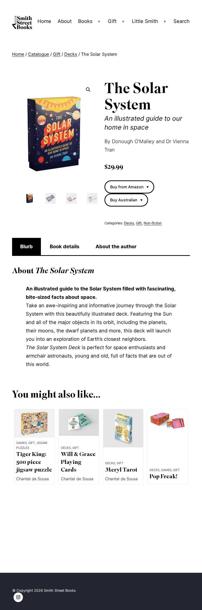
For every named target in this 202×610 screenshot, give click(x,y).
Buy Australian (126, 199)
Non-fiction (153, 223)
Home (44, 21)
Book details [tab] (64, 246)
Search (181, 21)
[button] (88, 89)
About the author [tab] (116, 246)
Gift (112, 21)
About (65, 21)
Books (85, 21)
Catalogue (38, 54)
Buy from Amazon (129, 186)
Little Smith (145, 21)
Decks (70, 54)
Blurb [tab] (26, 246)
